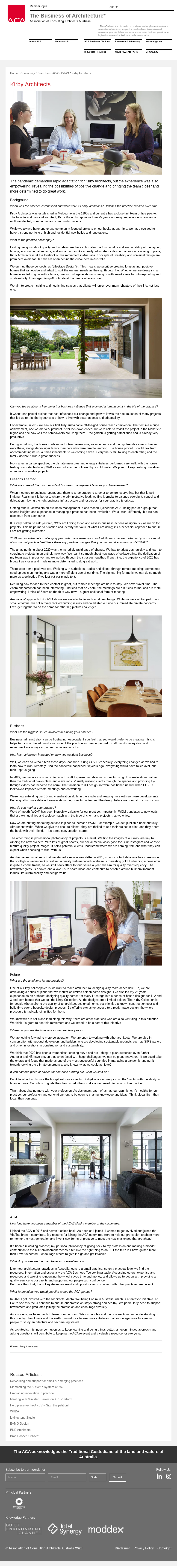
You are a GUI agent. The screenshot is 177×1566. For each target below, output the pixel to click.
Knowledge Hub (154, 41)
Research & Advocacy (127, 41)
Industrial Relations (95, 52)
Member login (38, 6)
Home (14, 73)
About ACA (35, 41)
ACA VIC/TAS (60, 73)
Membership (62, 41)
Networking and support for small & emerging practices (46, 1381)
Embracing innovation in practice (32, 1393)
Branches (44, 73)
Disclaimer (122, 1548)
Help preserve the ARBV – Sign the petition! (39, 1405)
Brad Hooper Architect (24, 1436)
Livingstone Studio (22, 1417)
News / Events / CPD (126, 52)
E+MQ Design (19, 1423)
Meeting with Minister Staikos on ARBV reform (41, 1399)
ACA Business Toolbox (97, 41)
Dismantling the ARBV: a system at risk (36, 1387)
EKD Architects (20, 1430)
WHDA (14, 1411)
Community (152, 52)
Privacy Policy (144, 1548)
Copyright (164, 1548)
